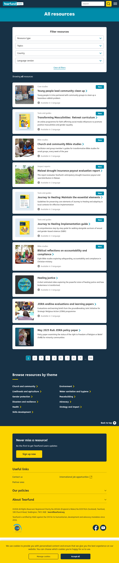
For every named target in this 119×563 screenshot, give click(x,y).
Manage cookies (43, 556)
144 (90, 358)
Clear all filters (60, 68)
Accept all (75, 556)
